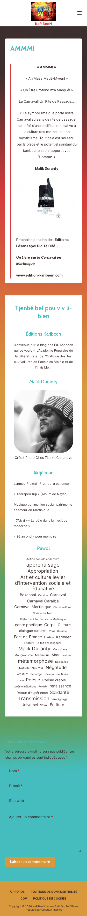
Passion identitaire (56, 674)
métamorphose (35, 661)
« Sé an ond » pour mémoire (35, 536)
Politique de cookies (49, 898)
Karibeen (64, 637)
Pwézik (42, 686)
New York (38, 668)
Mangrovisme (23, 655)
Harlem (49, 637)
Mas (55, 655)
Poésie (33, 679)
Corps (50, 624)
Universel (30, 704)
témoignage (59, 699)
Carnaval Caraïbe (43, 601)
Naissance (61, 661)
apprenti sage (42, 565)
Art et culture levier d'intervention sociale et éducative (43, 582)
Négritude (56, 667)
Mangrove (59, 649)
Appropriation (43, 571)
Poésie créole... (55, 680)
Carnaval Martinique (32, 606)
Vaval (44, 705)
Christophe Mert (43, 613)
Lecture (29, 643)
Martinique (42, 655)
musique (66, 655)
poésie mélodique (25, 686)
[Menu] (79, 13)
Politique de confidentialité (54, 891)
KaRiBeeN (43, 24)
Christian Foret (62, 607)
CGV (24, 898)
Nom (14, 771)
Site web (16, 800)
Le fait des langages (49, 643)
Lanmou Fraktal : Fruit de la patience (41, 483)
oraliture (22, 674)
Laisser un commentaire (30, 862)
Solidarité (59, 692)
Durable (62, 631)
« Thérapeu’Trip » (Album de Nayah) (41, 494)
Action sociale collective (42, 559)
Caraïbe (43, 595)
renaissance (60, 686)
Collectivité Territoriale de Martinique (43, 619)
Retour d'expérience (32, 693)
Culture (64, 625)
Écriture (57, 704)
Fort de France (28, 636)
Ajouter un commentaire (31, 817)
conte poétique (28, 625)
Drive (51, 631)
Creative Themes (51, 909)
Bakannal (28, 595)
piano (20, 680)
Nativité (24, 668)
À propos (17, 891)
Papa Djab (36, 674)
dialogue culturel (32, 631)
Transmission (33, 698)
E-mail (15, 786)
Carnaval (58, 595)
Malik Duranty (43, 382)
